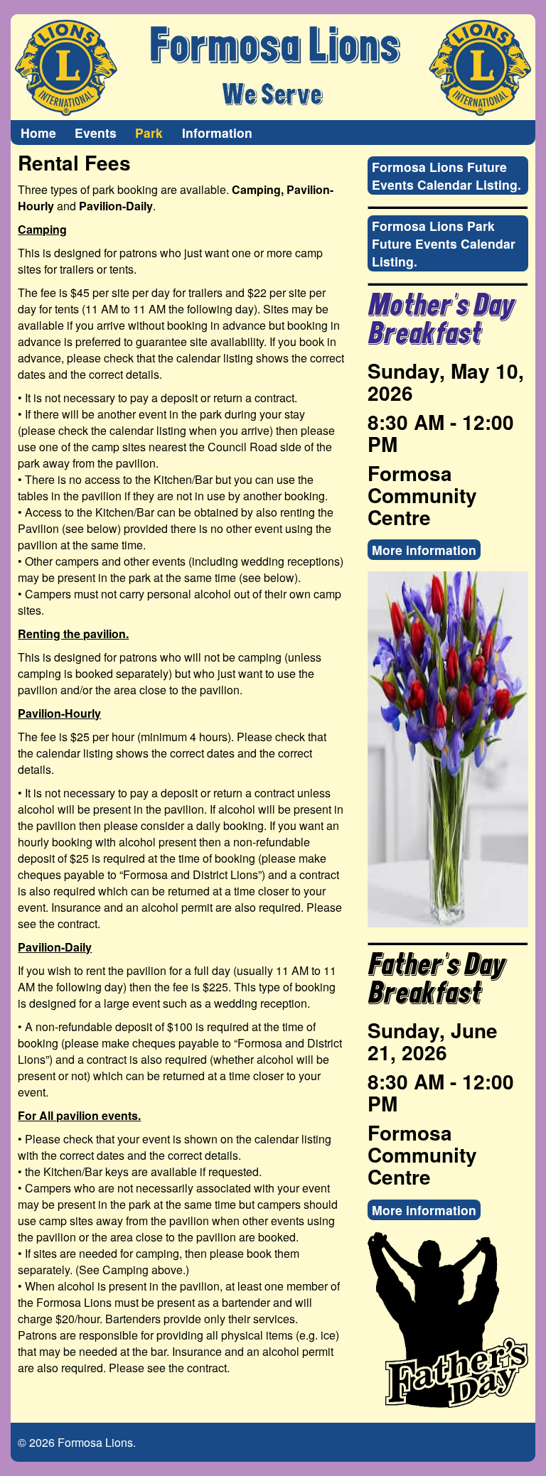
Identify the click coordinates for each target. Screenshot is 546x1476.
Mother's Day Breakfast (441, 320)
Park (149, 132)
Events (96, 132)
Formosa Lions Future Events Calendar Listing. (446, 175)
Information (217, 132)
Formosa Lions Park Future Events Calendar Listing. (443, 243)
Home (38, 132)
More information (424, 550)
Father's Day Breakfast (436, 979)
